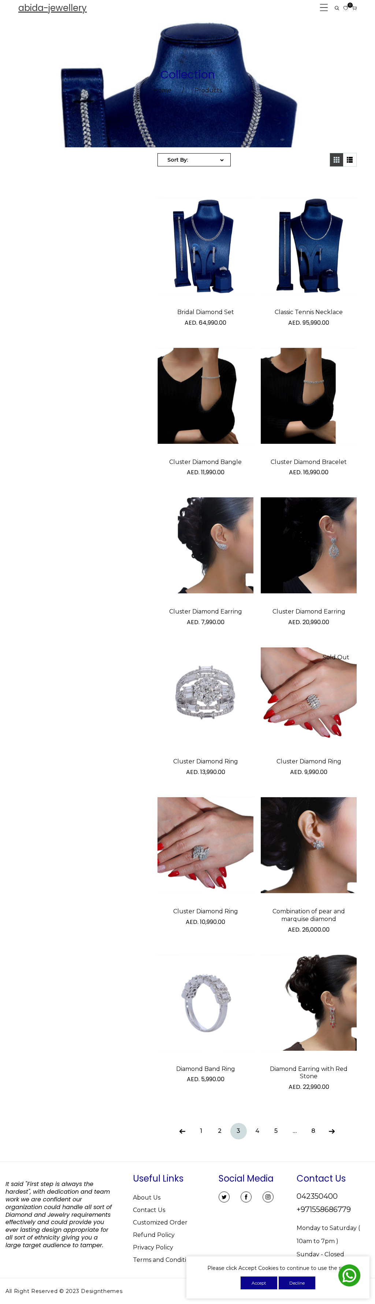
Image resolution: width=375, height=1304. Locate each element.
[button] (337, 8)
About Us (146, 1197)
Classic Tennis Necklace (309, 312)
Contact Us (149, 1210)
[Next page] (332, 1131)
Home (162, 90)
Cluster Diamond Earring (205, 611)
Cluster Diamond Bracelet (309, 461)
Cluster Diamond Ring (205, 761)
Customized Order (160, 1222)
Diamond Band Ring (205, 1068)
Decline (297, 1283)
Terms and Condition (163, 1259)
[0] (346, 8)
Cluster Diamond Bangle (205, 461)
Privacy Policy (153, 1247)
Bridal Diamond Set (205, 312)
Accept (259, 1283)
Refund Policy (154, 1234)
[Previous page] (182, 1131)
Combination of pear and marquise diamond (308, 915)
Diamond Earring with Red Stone (309, 1072)
